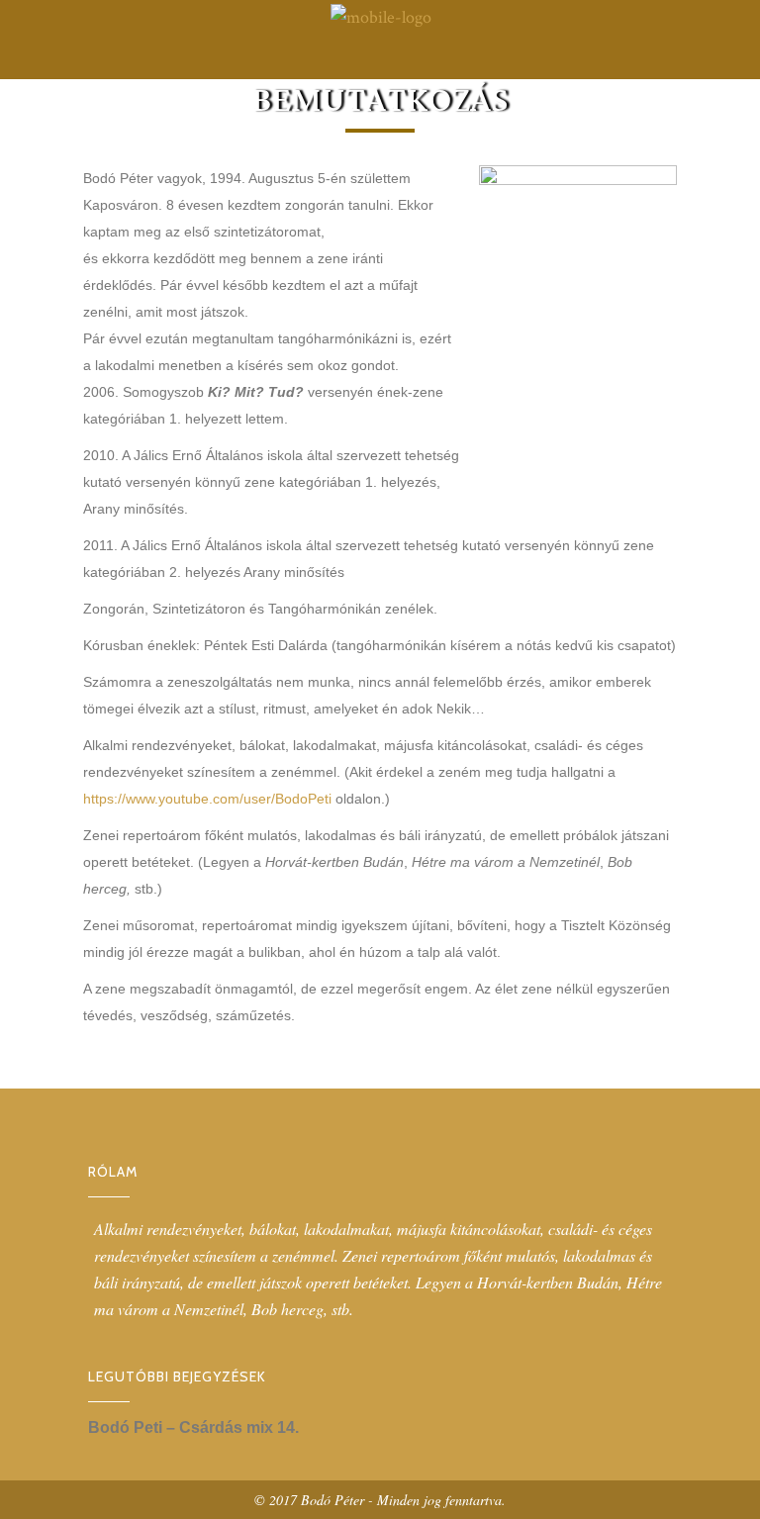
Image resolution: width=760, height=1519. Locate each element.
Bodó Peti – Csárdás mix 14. (193, 1427)
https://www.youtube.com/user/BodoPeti (207, 799)
